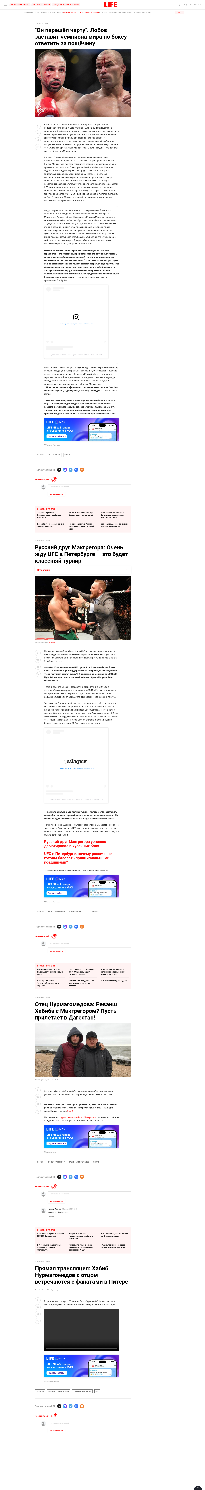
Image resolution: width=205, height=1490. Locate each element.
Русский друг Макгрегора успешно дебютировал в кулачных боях (75, 843)
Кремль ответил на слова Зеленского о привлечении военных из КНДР (113, 515)
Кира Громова (51, 1152)
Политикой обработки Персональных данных (81, 12)
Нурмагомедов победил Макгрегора (78, 1117)
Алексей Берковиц (52, 1448)
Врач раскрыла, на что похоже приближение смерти (114, 525)
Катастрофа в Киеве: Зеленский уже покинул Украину (48, 983)
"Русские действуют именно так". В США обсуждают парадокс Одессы (81, 972)
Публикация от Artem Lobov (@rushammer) (66, 355)
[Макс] (65, 469)
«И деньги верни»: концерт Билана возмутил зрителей (81, 513)
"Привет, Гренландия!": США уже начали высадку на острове (81, 983)
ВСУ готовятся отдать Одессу (114, 980)
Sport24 (71, 1111)
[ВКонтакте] (76, 469)
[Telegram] (70, 469)
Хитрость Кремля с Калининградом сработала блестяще (49, 515)
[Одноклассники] (82, 469)
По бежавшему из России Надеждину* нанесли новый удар (81, 526)
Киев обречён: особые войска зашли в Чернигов (50, 525)
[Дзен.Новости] (59, 469)
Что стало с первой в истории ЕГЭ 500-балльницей (50, 1234)
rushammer (51, 643)
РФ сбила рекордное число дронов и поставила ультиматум (49, 1247)
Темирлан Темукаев (53, 445)
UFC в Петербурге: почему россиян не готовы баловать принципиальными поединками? (78, 858)
